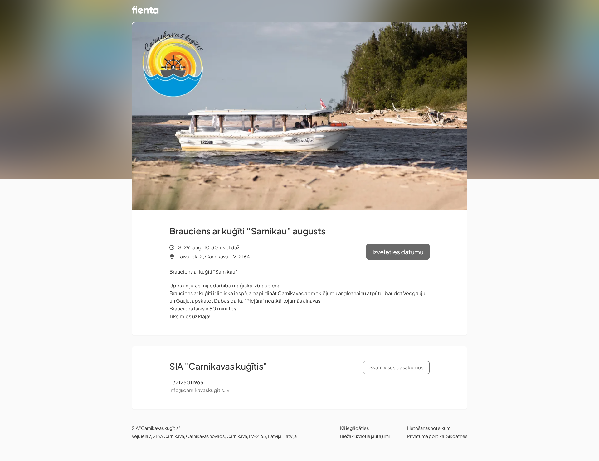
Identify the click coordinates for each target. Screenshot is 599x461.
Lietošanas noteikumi (429, 428)
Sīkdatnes (456, 436)
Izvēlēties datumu (398, 252)
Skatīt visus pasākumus (396, 367)
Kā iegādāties (354, 428)
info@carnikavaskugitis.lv (199, 390)
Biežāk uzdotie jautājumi (365, 436)
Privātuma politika (425, 436)
